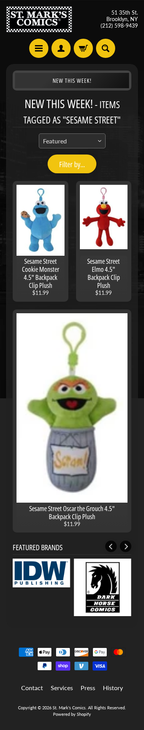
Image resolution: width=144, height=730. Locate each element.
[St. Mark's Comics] (39, 19)
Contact (32, 687)
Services (62, 687)
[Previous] (111, 546)
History (113, 687)
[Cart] (83, 48)
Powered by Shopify (72, 714)
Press (88, 687)
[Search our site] (105, 48)
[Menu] (38, 48)
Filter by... (72, 164)
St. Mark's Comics (69, 707)
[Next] (125, 546)
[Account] (61, 48)
